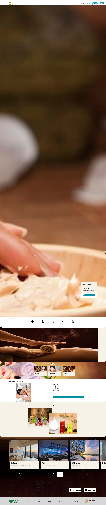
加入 (87, 3)
